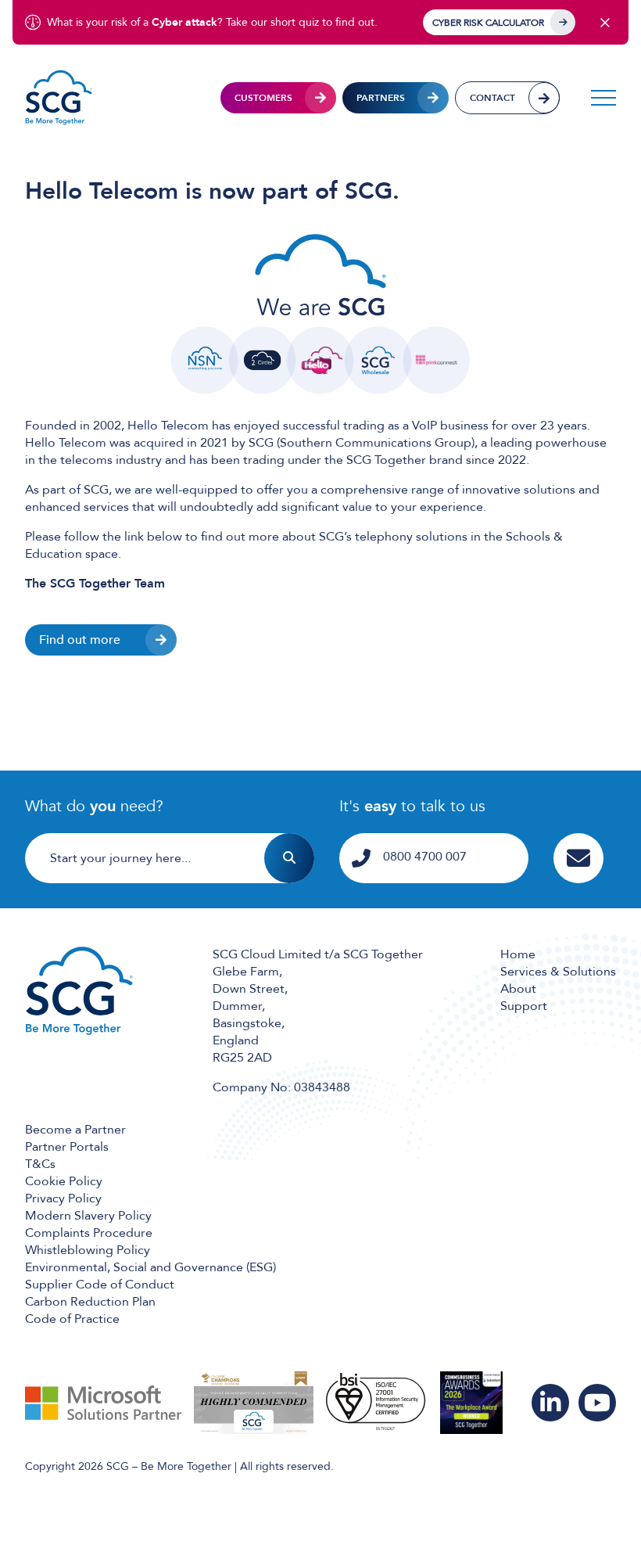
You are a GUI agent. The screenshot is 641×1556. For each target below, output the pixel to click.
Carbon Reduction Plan (90, 1301)
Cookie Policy (63, 1181)
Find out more (79, 640)
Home (517, 954)
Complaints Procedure (88, 1233)
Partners (380, 98)
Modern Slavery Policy (88, 1215)
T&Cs (40, 1164)
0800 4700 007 (425, 856)
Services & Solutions (558, 971)
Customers (263, 98)
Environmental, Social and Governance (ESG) (150, 1267)
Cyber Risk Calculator (488, 22)
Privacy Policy (63, 1198)
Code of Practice (72, 1319)
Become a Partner (75, 1129)
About (518, 988)
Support (523, 1006)
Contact (492, 98)
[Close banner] (605, 23)
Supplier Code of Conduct (99, 1284)
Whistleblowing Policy (87, 1250)
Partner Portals (67, 1146)
